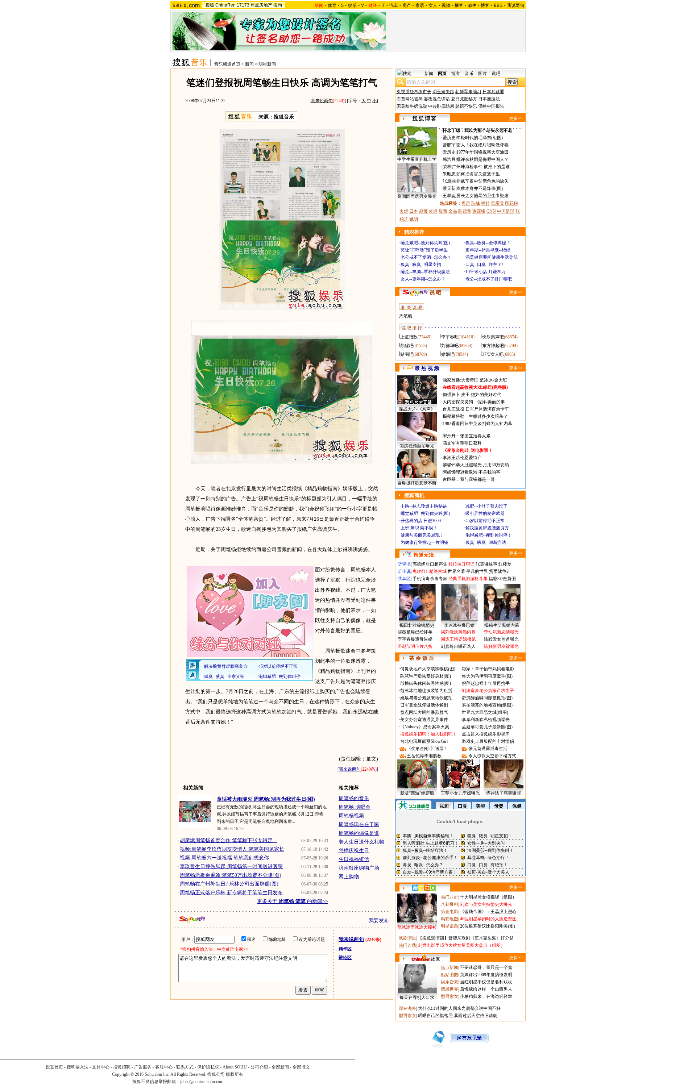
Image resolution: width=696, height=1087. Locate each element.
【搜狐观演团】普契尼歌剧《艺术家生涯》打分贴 (466, 938)
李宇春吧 (450, 337)
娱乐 (352, 5)
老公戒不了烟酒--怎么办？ (426, 257)
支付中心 (100, 1067)
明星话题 (449, 926)
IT (383, 5)
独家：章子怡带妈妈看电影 (488, 668)
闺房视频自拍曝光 (416, 446)
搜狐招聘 (121, 1067)
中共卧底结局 (441, 106)
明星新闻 (267, 64)
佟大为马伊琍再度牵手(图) (487, 676)
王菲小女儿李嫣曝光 (460, 793)
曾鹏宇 (449, 144)
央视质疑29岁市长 (414, 91)
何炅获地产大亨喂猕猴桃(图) (427, 668)
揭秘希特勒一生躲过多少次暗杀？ (475, 416)
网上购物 (349, 876)
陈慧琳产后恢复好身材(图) (425, 676)
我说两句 (515, 5)
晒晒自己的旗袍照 (435, 1015)
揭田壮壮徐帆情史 (416, 625)
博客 (485, 5)
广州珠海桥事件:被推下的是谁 (481, 166)
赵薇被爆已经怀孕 (415, 631)
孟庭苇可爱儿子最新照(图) (487, 726)
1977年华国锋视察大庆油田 (482, 152)
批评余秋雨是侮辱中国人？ (482, 159)
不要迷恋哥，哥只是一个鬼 (486, 967)
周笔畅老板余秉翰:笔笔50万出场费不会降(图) (230, 875)
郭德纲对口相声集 (430, 564)
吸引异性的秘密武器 (485, 513)
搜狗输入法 (77, 1067)
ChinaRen (225, 5)
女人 (432, 5)
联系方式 (185, 1067)
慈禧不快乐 (466, 106)
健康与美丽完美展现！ (422, 535)
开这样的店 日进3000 (421, 520)
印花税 (511, 203)
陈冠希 (464, 211)
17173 (243, 5)
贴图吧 (406, 354)
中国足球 (505, 211)
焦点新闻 (449, 967)
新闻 (249, 64)
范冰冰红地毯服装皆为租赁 (426, 690)
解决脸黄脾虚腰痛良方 (487, 527)
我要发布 (379, 920)
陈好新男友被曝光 (501, 646)
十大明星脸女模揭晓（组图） (488, 897)
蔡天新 (449, 188)
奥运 (465, 203)
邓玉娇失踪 (443, 91)
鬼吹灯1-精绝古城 (430, 571)
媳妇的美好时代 (486, 394)
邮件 (472, 5)
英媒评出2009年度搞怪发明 (486, 974)
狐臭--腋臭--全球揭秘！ (487, 242)
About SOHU (235, 1067)
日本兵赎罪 (493, 91)
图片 (482, 73)
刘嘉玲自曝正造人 (458, 646)
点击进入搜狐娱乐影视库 (486, 734)
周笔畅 (405, 315)
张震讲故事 (486, 564)
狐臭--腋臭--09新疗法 (485, 542)
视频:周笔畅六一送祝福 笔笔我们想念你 (224, 858)
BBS (498, 5)
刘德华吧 (450, 345)
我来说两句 (322, 100)
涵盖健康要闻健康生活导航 (491, 257)
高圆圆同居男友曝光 (416, 196)
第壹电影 (449, 911)
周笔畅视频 (351, 816)
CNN (491, 211)
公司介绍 (259, 1067)
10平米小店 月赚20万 (485, 271)
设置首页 (54, 1067)
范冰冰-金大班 (493, 380)
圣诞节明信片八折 (415, 646)
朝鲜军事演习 (468, 91)
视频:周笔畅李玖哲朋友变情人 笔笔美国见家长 (232, 849)
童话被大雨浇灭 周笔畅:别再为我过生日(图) (266, 799)
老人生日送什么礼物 (361, 842)
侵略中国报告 (491, 106)
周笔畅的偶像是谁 (359, 833)
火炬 (403, 211)
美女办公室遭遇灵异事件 (424, 719)
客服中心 (164, 1067)
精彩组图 (449, 918)
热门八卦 (449, 897)
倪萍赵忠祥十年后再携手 (486, 683)
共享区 (404, 578)
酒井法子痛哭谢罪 (503, 793)
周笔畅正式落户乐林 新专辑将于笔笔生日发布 (231, 892)
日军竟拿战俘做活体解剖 (424, 705)
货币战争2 (499, 571)
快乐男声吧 (493, 337)
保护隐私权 (208, 1067)
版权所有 (234, 1074)
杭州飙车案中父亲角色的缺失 (480, 181)
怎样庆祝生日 (354, 850)
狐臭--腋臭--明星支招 (421, 264)
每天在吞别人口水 (416, 997)
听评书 (404, 564)
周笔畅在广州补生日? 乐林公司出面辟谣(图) (229, 884)
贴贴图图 (449, 974)
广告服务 (143, 1067)
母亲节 (497, 203)
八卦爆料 (449, 904)
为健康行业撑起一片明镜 (424, 542)
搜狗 (277, 5)
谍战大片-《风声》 (417, 409)
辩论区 (345, 957)
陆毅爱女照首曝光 (501, 639)
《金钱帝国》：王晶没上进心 (488, 911)
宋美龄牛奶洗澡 (412, 106)
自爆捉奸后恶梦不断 (416, 483)
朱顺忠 (449, 173)
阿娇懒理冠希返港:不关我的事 (471, 472)
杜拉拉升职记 (461, 564)
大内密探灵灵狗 (458, 401)
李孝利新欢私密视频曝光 (486, 719)
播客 (459, 5)
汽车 (393, 5)
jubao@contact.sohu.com (201, 1081)
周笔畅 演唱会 (354, 807)
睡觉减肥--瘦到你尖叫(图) (425, 242)
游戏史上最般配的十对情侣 (488, 741)
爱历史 (449, 137)
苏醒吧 (406, 345)
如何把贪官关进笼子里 (478, 173)
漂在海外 (407, 1008)
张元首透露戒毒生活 (488, 748)
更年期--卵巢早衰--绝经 (487, 250)
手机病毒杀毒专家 (430, 578)
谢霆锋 (478, 211)
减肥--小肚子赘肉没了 (486, 506)
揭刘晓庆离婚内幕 (458, 631)
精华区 (345, 948)
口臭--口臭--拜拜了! (484, 264)
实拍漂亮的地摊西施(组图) (487, 705)
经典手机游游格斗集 (468, 578)
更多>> (516, 118)
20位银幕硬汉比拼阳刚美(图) (487, 926)
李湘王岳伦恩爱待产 (462, 457)
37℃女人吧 (493, 354)
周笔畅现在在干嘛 (359, 824)
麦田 (465, 394)
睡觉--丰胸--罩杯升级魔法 (425, 271)
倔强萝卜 (451, 394)
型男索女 (449, 996)
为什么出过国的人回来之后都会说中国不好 (459, 1008)
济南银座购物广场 (359, 868)
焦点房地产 (261, 5)
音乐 (469, 73)
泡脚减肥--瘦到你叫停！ (488, 535)
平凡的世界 (477, 571)
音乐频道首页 (227, 64)
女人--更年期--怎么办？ (423, 279)
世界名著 (456, 571)
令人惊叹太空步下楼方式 (492, 755)
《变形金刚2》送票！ (427, 748)
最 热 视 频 (427, 368)
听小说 (404, 571)
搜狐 (210, 5)
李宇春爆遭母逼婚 (415, 639)
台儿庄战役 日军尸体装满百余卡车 (476, 409)
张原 (447, 181)
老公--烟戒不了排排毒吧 (488, 279)
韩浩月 (449, 159)
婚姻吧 (447, 354)
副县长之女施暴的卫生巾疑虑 (480, 195)
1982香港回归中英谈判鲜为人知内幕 (477, 423)
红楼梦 (504, 564)
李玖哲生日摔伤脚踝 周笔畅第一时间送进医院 (231, 866)
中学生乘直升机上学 (416, 159)
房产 (406, 5)
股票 (443, 211)
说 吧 (435, 292)
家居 (419, 5)
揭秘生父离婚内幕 (501, 625)
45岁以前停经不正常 (485, 520)
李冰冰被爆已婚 (459, 625)
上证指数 (409, 337)
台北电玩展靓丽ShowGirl (424, 741)
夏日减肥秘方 (464, 98)
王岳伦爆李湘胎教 (424, 755)
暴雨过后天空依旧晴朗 (475, 1015)
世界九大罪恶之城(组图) (485, 712)
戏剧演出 (407, 938)
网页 (442, 73)
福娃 (485, 203)
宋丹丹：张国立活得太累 (466, 435)
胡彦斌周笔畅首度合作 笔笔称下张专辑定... (228, 840)
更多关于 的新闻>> (292, 901)
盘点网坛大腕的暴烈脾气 (424, 712)
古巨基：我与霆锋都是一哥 (469, 479)
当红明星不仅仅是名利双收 (486, 981)
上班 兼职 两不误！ (419, 527)
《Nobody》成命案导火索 (424, 726)
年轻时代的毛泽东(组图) (479, 137)
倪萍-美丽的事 (491, 401)
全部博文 (301, 1067)
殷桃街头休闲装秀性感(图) (425, 683)
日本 (413, 211)
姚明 (413, 219)
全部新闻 (280, 1067)
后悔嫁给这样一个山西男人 (486, 989)
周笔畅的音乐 (354, 798)
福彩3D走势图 (502, 578)
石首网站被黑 (410, 98)
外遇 (433, 211)
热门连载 (407, 945)
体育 (332, 5)
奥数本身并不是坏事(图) (479, 188)
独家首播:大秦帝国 (460, 380)
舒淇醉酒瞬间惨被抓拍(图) (487, 697)
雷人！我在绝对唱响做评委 (482, 144)
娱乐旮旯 (449, 981)
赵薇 (423, 211)
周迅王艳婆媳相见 (458, 639)
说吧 (496, 73)
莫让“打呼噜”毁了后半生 (424, 250)
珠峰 (475, 203)
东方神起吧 (493, 345)
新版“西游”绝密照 (417, 793)
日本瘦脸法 (489, 98)
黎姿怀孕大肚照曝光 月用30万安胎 (476, 464)
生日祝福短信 (354, 859)
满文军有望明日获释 (462, 443)
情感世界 (449, 989)
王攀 (447, 195)
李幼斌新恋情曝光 (501, 631)
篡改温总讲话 (437, 98)
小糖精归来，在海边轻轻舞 (486, 996)
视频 (446, 5)
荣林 (447, 166)
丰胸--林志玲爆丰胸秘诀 (424, 506)
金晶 (452, 211)
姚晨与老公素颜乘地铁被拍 (426, 697)
